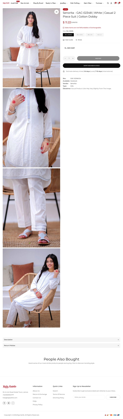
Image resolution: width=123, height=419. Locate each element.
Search (55, 391)
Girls (71, 86)
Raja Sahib (20, 415)
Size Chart (71, 48)
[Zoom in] (56, 12)
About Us (36, 391)
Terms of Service (59, 394)
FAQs (34, 401)
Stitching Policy (58, 398)
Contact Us (37, 398)
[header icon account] (111, 3)
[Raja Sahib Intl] (6, 3)
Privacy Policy (38, 404)
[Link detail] (4, 403)
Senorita (73, 83)
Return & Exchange (40, 394)
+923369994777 (8, 395)
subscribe (113, 397)
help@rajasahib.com (10, 398)
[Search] (108, 3)
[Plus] (72, 58)
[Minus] (65, 58)
